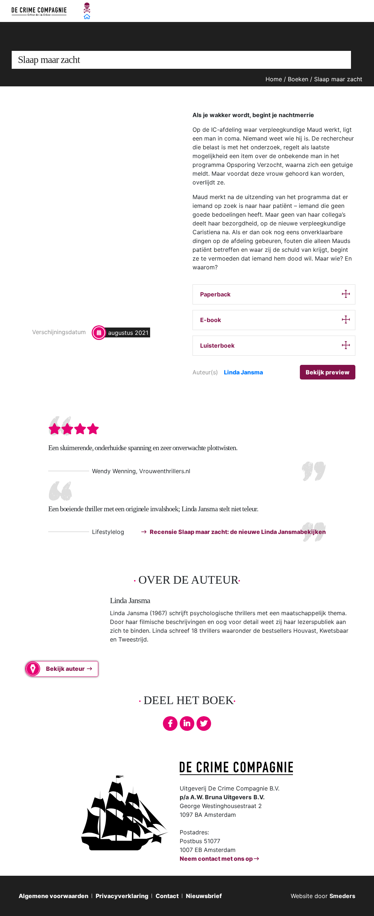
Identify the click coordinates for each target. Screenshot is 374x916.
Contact (167, 896)
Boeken (298, 79)
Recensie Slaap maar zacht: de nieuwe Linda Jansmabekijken (237, 532)
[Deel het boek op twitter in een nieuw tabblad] (203, 723)
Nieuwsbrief (204, 896)
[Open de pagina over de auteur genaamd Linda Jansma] (55, 632)
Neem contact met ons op (217, 858)
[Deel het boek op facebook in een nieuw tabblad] (170, 723)
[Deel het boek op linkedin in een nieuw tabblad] (187, 723)
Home (274, 79)
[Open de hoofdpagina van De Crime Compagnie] (39, 10)
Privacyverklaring (122, 896)
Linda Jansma (243, 372)
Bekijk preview (328, 372)
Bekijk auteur (65, 669)
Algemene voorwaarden (53, 896)
